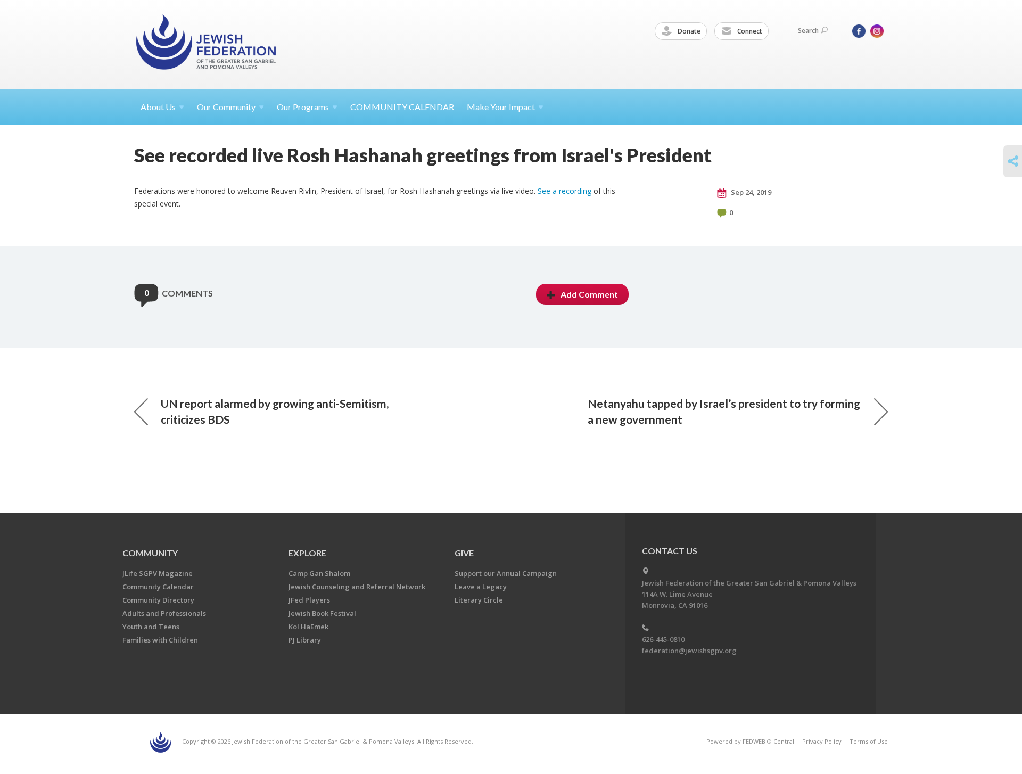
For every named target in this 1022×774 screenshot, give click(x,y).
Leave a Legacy (481, 586)
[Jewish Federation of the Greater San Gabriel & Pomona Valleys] (207, 44)
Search (808, 30)
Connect (749, 31)
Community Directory (158, 600)
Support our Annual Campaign (506, 573)
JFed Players (309, 600)
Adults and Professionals (164, 613)
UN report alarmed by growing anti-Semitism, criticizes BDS (275, 411)
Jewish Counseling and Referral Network (357, 586)
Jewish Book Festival (322, 613)
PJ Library (305, 640)
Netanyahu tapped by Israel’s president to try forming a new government (724, 411)
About (158, 107)
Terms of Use (869, 741)
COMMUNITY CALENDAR (402, 107)
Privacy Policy (822, 741)
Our (303, 107)
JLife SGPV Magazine (157, 573)
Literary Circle (479, 600)
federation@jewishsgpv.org (689, 650)
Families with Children (160, 640)
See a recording (564, 191)
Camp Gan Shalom (319, 573)
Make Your (501, 107)
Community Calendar (158, 586)
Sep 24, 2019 (750, 192)
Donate (688, 31)
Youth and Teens (150, 626)
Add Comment (589, 294)
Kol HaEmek (308, 626)
